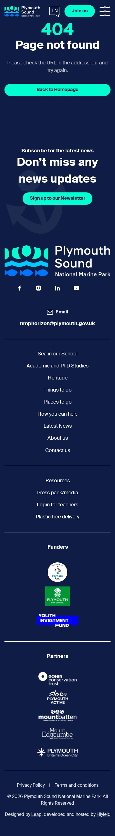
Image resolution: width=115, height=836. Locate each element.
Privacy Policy (31, 785)
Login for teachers (57, 504)
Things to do (58, 390)
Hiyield (104, 814)
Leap (36, 814)
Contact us (57, 450)
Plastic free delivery (57, 517)
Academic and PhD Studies (57, 366)
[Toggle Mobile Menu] (105, 11)
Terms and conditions (77, 785)
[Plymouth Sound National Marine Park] (22, 11)
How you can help (57, 414)
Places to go (58, 402)
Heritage (58, 378)
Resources (57, 480)
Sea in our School (58, 354)
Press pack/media (57, 492)
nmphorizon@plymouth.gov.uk (57, 323)
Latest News (58, 426)
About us (57, 438)
